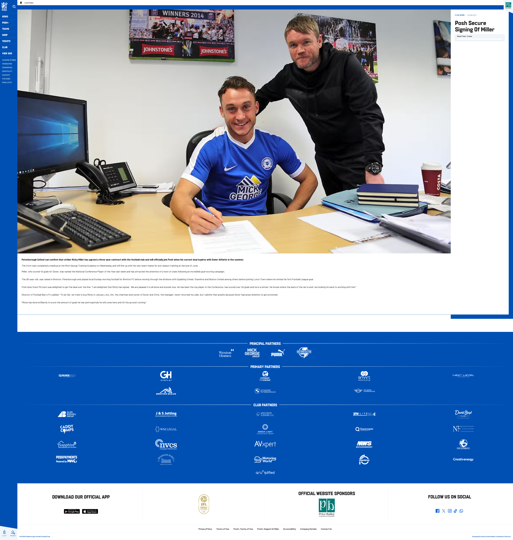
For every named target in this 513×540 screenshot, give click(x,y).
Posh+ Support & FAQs (268, 529)
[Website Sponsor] (508, 5)
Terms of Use (222, 529)
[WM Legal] (166, 429)
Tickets (6, 41)
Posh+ (5, 22)
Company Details (308, 529)
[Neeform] (463, 429)
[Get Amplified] (265, 472)
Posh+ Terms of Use (243, 529)
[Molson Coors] (265, 414)
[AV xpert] (265, 444)
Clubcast (507, 536)
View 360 (7, 53)
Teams (5, 28)
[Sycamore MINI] (364, 391)
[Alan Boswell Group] (67, 414)
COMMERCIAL (7, 67)
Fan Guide (6, 78)
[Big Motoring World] (265, 459)
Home (21, 2)
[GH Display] (166, 376)
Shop (4, 34)
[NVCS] (166, 444)
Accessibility (289, 529)
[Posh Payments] (67, 459)
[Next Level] (463, 376)
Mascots (6, 75)
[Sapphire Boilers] (67, 444)
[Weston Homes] (226, 352)
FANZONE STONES (9, 60)
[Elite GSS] (364, 414)
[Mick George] (252, 352)
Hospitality (7, 71)
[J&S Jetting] (166, 414)
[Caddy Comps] (67, 429)
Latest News (29, 3)
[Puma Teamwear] (278, 352)
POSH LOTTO (7, 82)
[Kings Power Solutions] (304, 352)
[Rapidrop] (364, 459)
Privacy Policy (205, 529)
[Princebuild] (67, 376)
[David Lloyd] (463, 414)
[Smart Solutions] (364, 376)
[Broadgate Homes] (166, 459)
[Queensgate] (364, 429)
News (5, 16)
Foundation (7, 63)
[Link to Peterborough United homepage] (5, 6)
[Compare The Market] (265, 376)
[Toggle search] (14, 6)
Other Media (490, 536)
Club (4, 47)
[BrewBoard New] (463, 444)
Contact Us (326, 529)
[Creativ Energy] (463, 459)
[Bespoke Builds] (166, 391)
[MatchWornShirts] (364, 444)
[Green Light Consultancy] (265, 429)
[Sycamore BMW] (265, 391)
